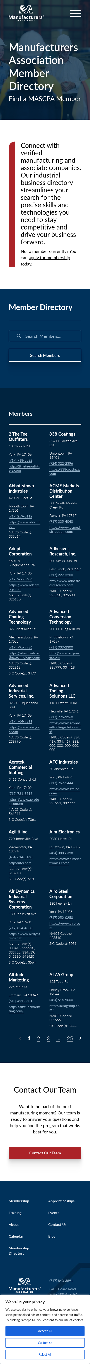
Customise (45, 1343)
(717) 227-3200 (61, 575)
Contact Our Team (45, 1152)
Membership (19, 1201)
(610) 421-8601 (20, 1001)
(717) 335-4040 (61, 521)
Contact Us (57, 1224)
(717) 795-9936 (20, 647)
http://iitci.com (20, 863)
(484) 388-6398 (61, 853)
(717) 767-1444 (61, 783)
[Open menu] (73, 13)
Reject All (45, 1354)
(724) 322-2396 (61, 463)
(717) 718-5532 (20, 460)
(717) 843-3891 (61, 1280)
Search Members (45, 355)
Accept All (45, 1331)
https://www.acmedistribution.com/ (65, 529)
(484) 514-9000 (61, 1000)
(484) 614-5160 (20, 857)
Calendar (16, 1236)
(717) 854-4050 (20, 928)
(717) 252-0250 (61, 917)
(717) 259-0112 (20, 516)
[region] (45, 1329)
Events (53, 1213)
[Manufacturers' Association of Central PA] (26, 13)
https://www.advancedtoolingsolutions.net (65, 727)
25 (70, 1038)
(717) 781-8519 (20, 793)
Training (15, 1213)
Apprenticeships (61, 1201)
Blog (51, 1236)
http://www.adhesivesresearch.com (64, 583)
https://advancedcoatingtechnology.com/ (24, 655)
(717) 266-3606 (20, 579)
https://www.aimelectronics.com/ (65, 861)
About (14, 1224)
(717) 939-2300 (61, 647)
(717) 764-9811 (20, 721)
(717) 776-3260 (61, 717)
